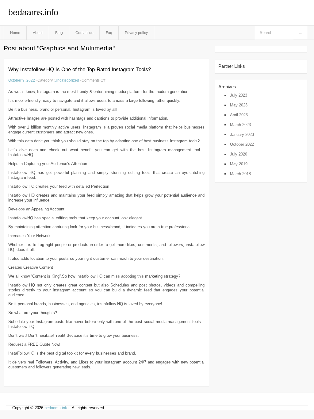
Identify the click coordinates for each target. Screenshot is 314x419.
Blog (59, 33)
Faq (109, 33)
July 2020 (238, 154)
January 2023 (242, 134)
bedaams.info (33, 12)
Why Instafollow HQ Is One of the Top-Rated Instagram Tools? (79, 69)
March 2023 (240, 124)
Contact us (84, 33)
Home (15, 33)
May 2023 (238, 105)
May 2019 (238, 164)
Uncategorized (67, 80)
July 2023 (238, 95)
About (38, 33)
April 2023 (239, 115)
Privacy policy (136, 33)
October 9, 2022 (21, 80)
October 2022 (242, 144)
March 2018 (240, 173)
